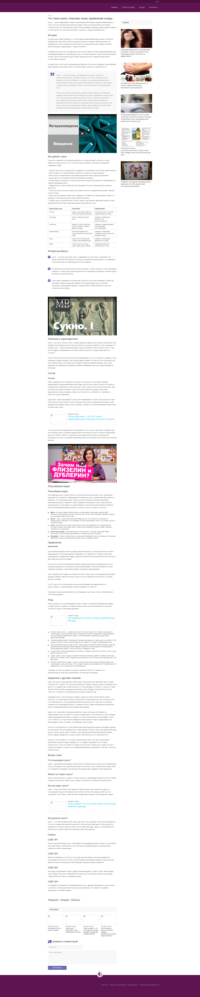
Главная (114, 7)
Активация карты (133, 985)
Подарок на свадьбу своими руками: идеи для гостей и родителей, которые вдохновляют (136, 184)
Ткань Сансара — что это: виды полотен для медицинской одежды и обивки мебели (90, 931)
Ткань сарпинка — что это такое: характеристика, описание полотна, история (91, 417)
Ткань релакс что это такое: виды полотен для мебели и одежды (92, 805)
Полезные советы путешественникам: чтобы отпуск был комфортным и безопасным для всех (135, 151)
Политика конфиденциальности (149, 985)
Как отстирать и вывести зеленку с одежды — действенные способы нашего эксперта (108, 932)
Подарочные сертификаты (118, 985)
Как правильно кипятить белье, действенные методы (91, 619)
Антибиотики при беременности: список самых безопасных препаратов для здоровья (134, 85)
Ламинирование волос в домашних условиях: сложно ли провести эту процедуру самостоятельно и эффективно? (135, 53)
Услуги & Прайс (128, 7)
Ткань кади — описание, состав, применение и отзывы (73, 930)
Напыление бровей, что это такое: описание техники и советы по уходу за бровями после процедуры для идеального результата (136, 118)
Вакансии (105, 985)
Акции (142, 7)
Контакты (153, 7)
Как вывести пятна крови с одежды (54, 929)
